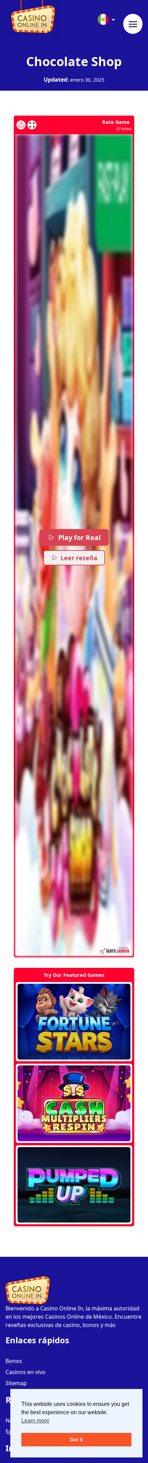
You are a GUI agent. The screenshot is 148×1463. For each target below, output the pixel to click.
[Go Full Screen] (32, 124)
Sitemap (16, 1383)
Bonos (14, 1361)
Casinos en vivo (25, 1372)
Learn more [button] (35, 1421)
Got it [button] (76, 1439)
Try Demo (74, 1022)
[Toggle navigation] (132, 24)
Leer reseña (79, 558)
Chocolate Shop (74, 61)
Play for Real (79, 537)
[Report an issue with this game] (21, 124)
